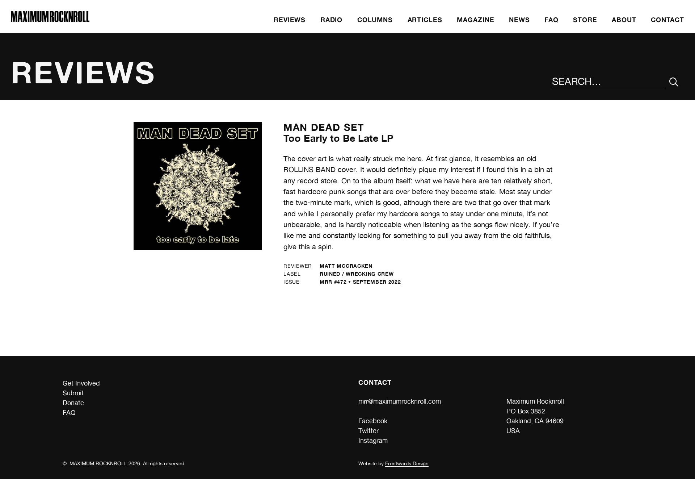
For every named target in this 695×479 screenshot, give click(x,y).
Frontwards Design (407, 463)
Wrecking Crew (369, 274)
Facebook (372, 421)
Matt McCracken (346, 266)
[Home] (50, 20)
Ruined (331, 274)
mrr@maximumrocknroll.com (399, 401)
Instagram (373, 440)
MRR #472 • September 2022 (360, 282)
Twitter (368, 430)
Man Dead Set (323, 127)
